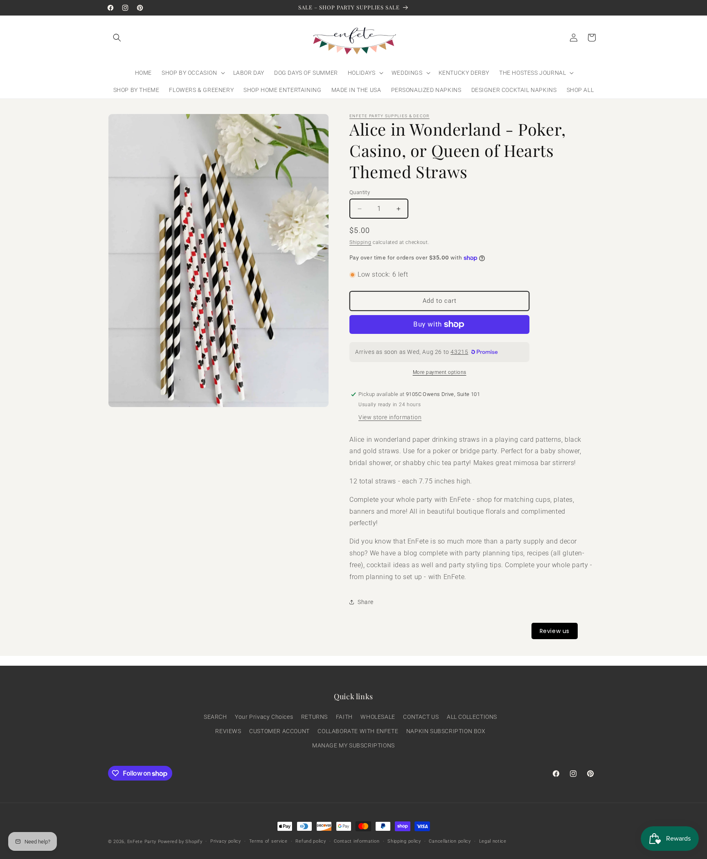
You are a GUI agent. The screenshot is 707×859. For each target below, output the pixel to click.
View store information (389, 417)
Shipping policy (404, 841)
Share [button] (366, 602)
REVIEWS (228, 731)
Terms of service (268, 841)
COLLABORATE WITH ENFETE (357, 731)
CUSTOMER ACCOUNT (279, 731)
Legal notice (493, 841)
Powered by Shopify (180, 841)
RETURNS (314, 717)
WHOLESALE (377, 717)
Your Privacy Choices (264, 717)
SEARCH (215, 717)
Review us (555, 631)
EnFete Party (141, 841)
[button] (117, 38)
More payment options (439, 372)
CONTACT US (421, 717)
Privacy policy (225, 841)
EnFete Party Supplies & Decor (389, 116)
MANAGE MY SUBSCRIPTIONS (353, 745)
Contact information (356, 841)
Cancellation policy (450, 841)
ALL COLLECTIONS (472, 717)
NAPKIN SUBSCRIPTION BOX (446, 731)
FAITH (344, 717)
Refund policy (310, 841)
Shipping (360, 242)
